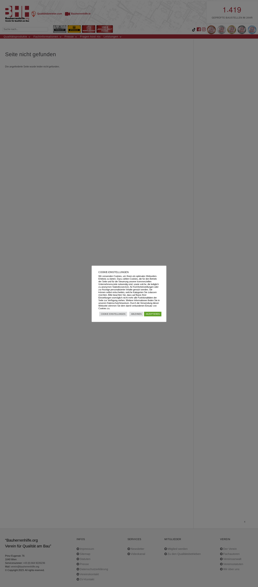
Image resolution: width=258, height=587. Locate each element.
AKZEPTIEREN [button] (153, 314)
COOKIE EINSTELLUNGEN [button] (113, 314)
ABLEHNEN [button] (136, 314)
